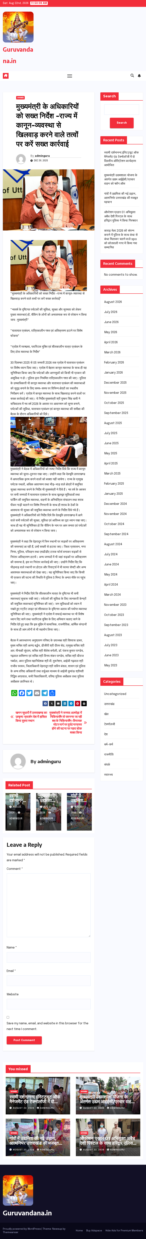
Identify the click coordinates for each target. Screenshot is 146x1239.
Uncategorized (115, 694)
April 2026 (111, 342)
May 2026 (110, 332)
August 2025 (113, 423)
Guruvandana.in (27, 1213)
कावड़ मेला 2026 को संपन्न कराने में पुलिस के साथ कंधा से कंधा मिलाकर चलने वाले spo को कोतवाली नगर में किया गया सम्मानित (121, 239)
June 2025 (111, 443)
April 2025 (111, 463)
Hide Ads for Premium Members (124, 1230)
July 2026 (110, 312)
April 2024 (111, 584)
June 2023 (111, 655)
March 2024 (112, 594)
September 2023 (116, 625)
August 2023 (113, 635)
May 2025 (110, 453)
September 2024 (116, 534)
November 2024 (115, 514)
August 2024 (113, 544)
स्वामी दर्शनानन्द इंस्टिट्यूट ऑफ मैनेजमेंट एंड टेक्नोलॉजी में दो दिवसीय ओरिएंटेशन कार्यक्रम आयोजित (35, 1104)
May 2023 (110, 665)
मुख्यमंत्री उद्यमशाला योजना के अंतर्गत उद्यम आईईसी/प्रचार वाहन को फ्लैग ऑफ (120, 179)
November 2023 (115, 605)
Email (11, 971)
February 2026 (114, 362)
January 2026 (113, 372)
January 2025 (113, 493)
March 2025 (112, 473)
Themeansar (10, 1232)
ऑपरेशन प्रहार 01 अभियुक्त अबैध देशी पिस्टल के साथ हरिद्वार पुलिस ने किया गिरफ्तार (121, 216)
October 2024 (114, 524)
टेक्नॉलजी (109, 724)
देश (106, 734)
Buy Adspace (94, 1230)
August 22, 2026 (24, 1108)
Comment (15, 869)
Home (79, 1230)
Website (13, 994)
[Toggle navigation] (69, 76)
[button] (132, 76)
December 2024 (115, 504)
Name (12, 947)
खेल (106, 714)
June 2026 (111, 322)
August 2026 (113, 302)
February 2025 (114, 483)
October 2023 (114, 615)
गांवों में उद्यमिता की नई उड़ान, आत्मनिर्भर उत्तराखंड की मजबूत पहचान (121, 198)
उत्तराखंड (20, 98)
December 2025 (115, 382)
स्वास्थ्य (108, 774)
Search (109, 96)
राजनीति (108, 754)
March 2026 (112, 352)
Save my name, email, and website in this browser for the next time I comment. (47, 1026)
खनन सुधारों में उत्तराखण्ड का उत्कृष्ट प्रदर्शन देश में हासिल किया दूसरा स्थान (31, 716)
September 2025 (116, 413)
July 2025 (110, 433)
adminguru (42, 155)
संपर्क (107, 764)
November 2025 (115, 393)
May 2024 (111, 574)
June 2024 (111, 564)
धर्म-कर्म (108, 744)
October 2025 (114, 403)
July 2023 (110, 645)
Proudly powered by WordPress (22, 1229)
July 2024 (111, 554)
